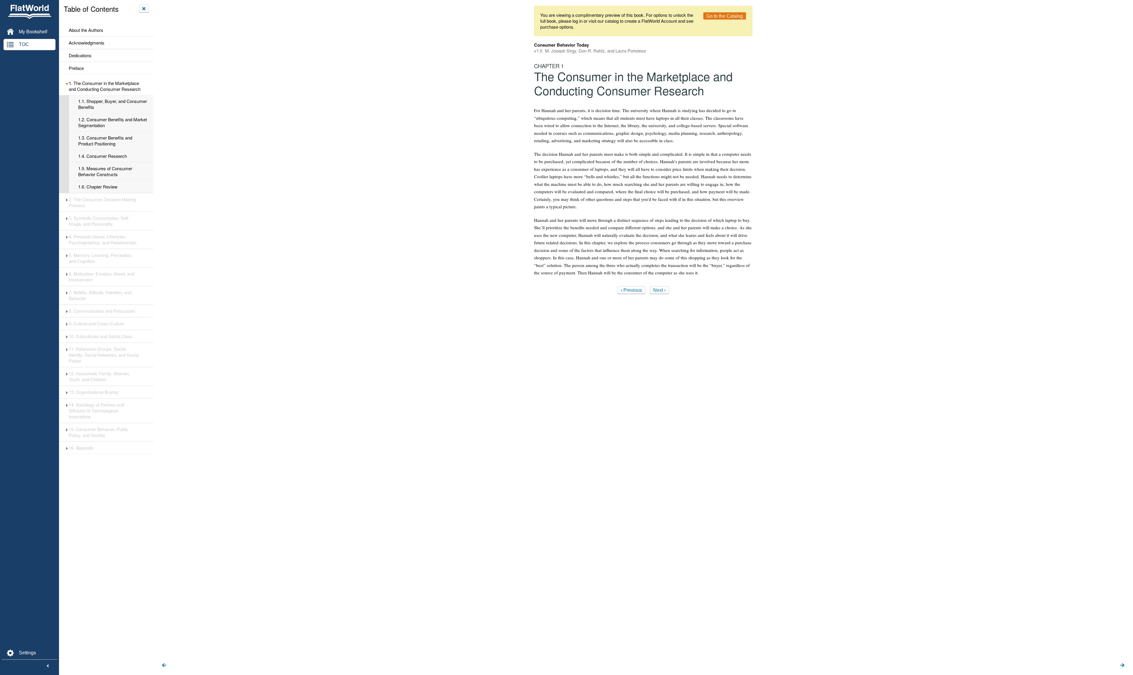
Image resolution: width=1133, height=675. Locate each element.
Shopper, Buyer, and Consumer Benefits (112, 104)
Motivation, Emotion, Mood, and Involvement (101, 277)
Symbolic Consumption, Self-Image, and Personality (99, 221)
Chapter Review (97, 187)
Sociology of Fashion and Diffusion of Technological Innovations (96, 411)
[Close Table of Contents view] (144, 8)
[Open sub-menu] (67, 83)
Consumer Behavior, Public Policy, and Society (98, 432)
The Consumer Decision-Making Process (102, 202)
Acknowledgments (86, 43)
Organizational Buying (93, 392)
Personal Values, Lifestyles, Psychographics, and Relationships (103, 239)
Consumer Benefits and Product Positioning (105, 141)
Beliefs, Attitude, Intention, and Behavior (100, 295)
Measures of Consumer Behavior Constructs (105, 171)
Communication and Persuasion (102, 311)
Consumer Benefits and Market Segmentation (112, 122)
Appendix (81, 448)
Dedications (80, 55)
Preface (76, 68)
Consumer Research (102, 156)
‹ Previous (631, 290)
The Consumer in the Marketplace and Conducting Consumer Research (104, 86)
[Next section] (1122, 665)
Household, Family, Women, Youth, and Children (99, 376)
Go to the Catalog (724, 16)
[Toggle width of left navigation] (48, 666)
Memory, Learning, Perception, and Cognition (100, 258)
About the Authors (86, 30)
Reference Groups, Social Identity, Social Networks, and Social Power (104, 355)
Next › (659, 290)
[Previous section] (164, 665)
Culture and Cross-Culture (96, 324)
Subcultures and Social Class (100, 336)
